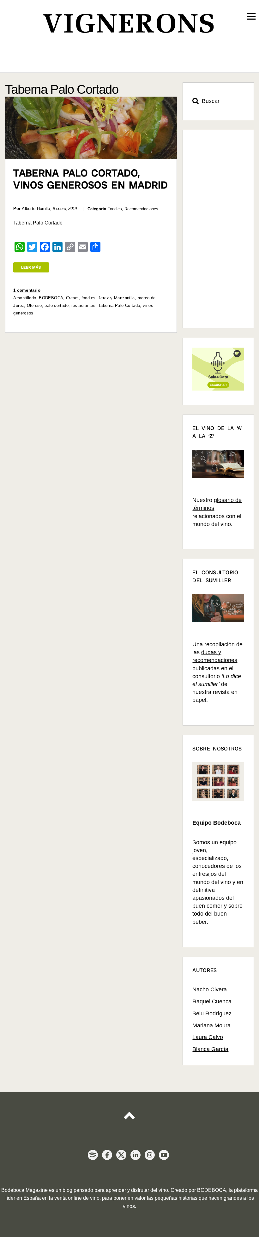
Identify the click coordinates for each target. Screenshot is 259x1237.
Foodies (114, 208)
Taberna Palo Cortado (119, 305)
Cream (72, 298)
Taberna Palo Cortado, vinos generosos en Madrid (90, 179)
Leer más (31, 267)
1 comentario (26, 290)
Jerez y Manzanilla (116, 298)
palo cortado (57, 305)
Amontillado (24, 298)
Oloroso (34, 305)
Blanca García (210, 1049)
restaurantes (83, 305)
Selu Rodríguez (212, 1013)
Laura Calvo (207, 1037)
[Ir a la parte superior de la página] (129, 1112)
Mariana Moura (211, 1025)
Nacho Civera (209, 989)
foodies (88, 298)
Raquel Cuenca (212, 1001)
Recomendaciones (141, 208)
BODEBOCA (51, 298)
